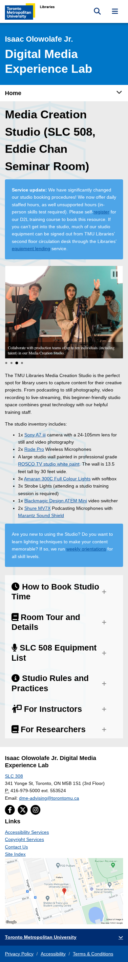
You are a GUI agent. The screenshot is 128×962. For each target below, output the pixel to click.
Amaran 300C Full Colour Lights (57, 478)
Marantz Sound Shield (41, 515)
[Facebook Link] (10, 810)
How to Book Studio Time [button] (55, 591)
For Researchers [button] (52, 729)
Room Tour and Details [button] (45, 622)
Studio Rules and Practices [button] (50, 683)
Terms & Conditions (93, 953)
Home (13, 93)
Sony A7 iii (35, 434)
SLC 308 (14, 776)
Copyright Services (24, 839)
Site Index (15, 854)
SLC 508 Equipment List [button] (53, 652)
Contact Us (16, 847)
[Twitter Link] (23, 810)
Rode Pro (34, 449)
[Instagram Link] (35, 810)
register (101, 211)
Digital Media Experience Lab (48, 55)
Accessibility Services (27, 832)
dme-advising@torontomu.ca (49, 798)
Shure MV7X (37, 508)
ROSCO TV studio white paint (48, 464)
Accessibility (53, 953)
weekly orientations (86, 548)
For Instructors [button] (52, 709)
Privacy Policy (19, 953)
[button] (115, 274)
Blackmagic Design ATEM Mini (55, 500)
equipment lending (31, 248)
